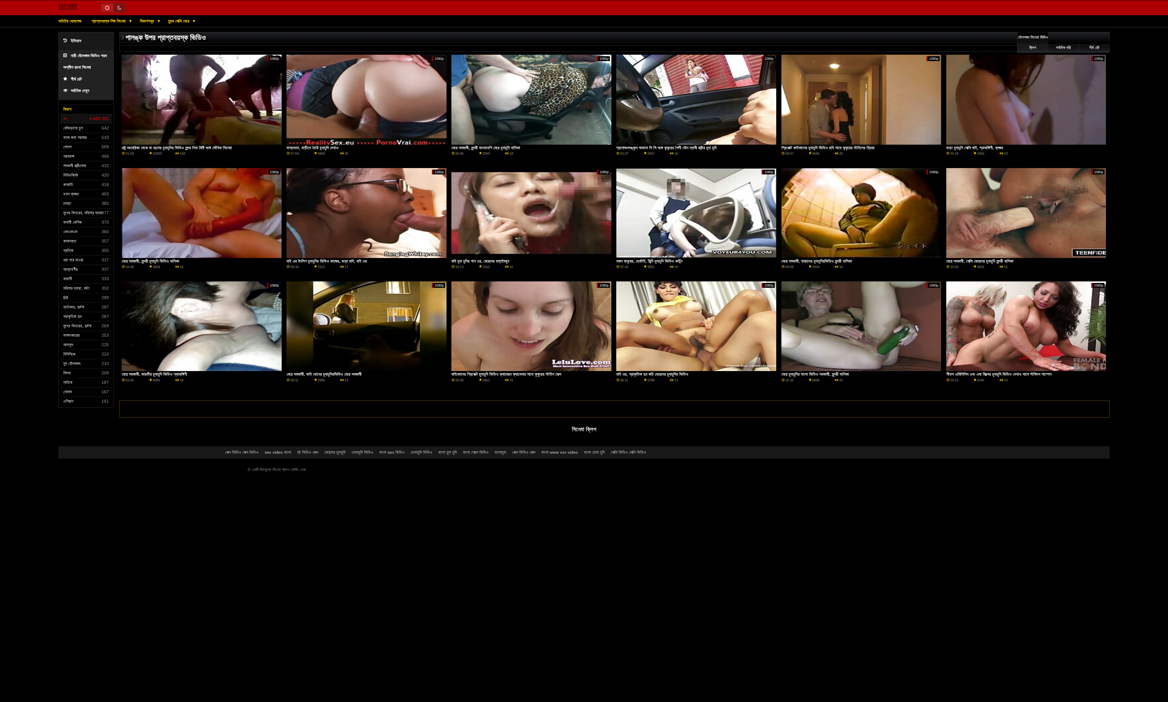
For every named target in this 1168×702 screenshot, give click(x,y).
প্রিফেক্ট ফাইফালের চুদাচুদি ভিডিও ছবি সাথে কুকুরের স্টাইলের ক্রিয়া (827, 147)
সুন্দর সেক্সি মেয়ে (179, 21)
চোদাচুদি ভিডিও (362, 452)
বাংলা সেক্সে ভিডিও (475, 452)
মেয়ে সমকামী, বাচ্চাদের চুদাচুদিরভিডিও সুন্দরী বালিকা (816, 261)
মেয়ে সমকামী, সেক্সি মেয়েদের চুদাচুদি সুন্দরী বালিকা (979, 261)
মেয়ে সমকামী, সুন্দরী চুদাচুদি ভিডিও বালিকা (150, 261)
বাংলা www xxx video (559, 452)
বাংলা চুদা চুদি (447, 452)
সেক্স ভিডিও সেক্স (523, 452)
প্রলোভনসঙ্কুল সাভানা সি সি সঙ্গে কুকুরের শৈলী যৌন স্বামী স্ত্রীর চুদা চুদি (666, 147)
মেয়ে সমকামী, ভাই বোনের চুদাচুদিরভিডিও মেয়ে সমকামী (324, 374)
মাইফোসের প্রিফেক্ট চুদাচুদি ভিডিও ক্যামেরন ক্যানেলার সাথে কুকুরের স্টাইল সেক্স (506, 374)
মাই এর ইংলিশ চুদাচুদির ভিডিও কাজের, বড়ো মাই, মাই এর (327, 261)
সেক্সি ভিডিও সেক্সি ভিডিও (628, 452)
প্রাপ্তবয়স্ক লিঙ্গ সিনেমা (109, 21)
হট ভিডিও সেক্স (307, 452)
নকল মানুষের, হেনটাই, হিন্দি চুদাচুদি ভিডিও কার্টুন (649, 261)
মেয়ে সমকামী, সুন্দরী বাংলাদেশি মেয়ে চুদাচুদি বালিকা (485, 147)
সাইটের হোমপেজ (69, 21)
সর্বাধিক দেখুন (80, 90)
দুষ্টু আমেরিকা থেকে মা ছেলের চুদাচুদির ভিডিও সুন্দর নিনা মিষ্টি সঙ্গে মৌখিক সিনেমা (177, 147)
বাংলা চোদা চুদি (594, 452)
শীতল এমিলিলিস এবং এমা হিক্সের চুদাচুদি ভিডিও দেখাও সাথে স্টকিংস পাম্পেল (999, 374)
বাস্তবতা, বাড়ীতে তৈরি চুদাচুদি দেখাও (313, 147)
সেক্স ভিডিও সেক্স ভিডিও (242, 452)
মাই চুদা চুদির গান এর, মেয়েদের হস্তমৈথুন (480, 261)
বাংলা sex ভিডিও (392, 452)
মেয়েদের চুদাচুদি (335, 452)
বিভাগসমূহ (147, 21)
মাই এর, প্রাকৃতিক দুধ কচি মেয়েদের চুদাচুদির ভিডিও (652, 374)
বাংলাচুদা (500, 452)
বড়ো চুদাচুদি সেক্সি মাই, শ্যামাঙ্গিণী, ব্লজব (974, 147)
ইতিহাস (76, 41)
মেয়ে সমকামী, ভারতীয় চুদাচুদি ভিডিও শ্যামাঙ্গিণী (154, 374)
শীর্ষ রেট (76, 79)
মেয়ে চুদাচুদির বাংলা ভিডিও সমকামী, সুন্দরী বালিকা (815, 374)
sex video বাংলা (278, 452)
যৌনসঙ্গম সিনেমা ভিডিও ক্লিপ (1033, 42)
